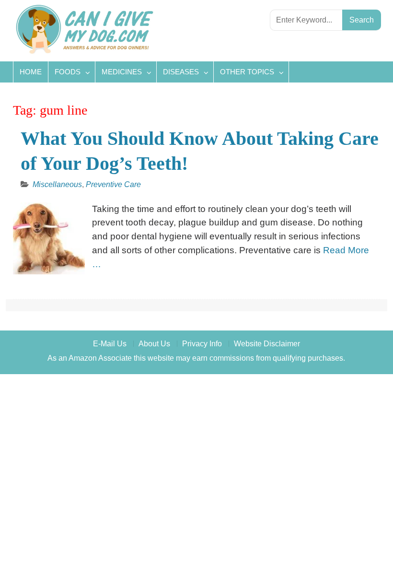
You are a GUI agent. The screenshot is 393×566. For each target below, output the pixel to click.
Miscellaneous (57, 184)
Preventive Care (113, 184)
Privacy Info (202, 344)
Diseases (181, 72)
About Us (154, 344)
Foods (68, 72)
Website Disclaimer (267, 344)
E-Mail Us (110, 344)
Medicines (122, 72)
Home (31, 72)
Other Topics (247, 72)
